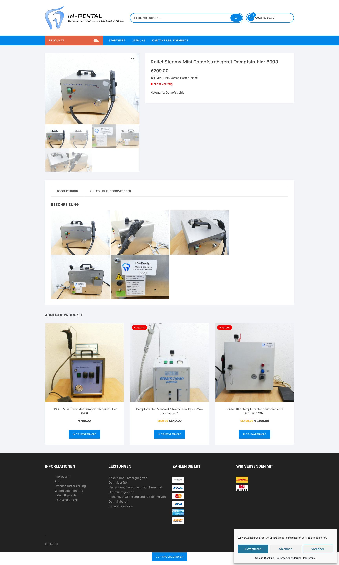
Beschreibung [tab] (67, 191)
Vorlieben (318, 549)
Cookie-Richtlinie (264, 557)
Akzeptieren (253, 549)
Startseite (117, 40)
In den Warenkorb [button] (84, 434)
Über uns (138, 40)
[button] (133, 60)
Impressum (309, 557)
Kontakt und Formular (170, 40)
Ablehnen (285, 549)
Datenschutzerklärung (288, 557)
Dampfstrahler (176, 92)
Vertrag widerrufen (169, 556)
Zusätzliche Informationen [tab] (110, 191)
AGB (58, 481)
